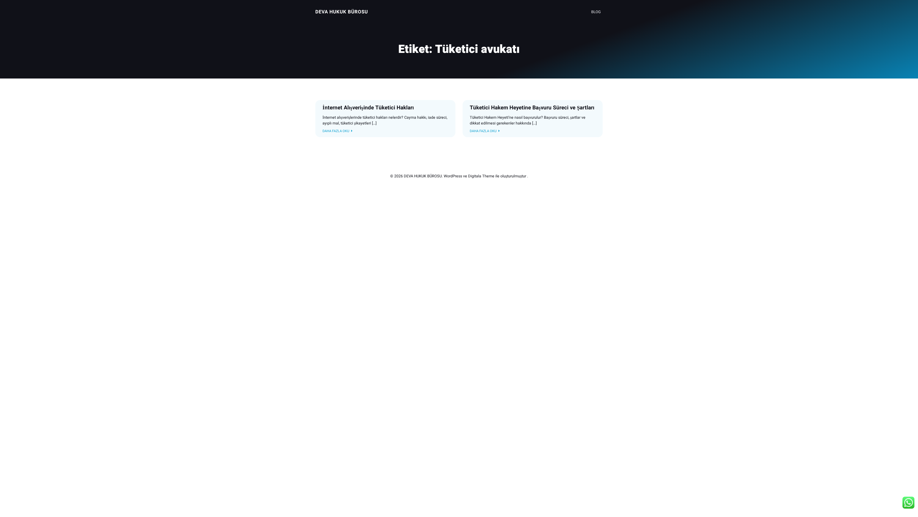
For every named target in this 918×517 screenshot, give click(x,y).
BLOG (596, 12)
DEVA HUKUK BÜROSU (341, 11)
